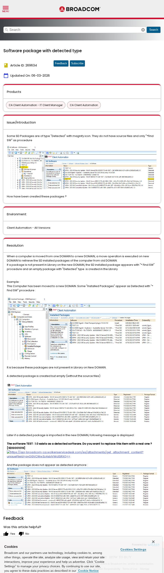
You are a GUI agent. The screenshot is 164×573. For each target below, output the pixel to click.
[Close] (153, 541)
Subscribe (77, 63)
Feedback (61, 63)
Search (153, 29)
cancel (143, 30)
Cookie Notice (88, 570)
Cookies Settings (133, 549)
